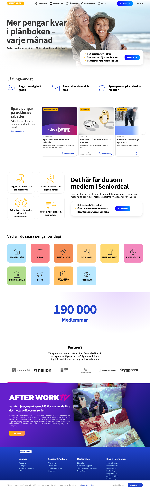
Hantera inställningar (117, 485)
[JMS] (64, 370)
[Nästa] (143, 132)
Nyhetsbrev (81, 471)
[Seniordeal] (15, 3)
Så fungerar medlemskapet (87, 468)
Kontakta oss (111, 468)
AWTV (21, 471)
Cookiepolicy (111, 479)
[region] (90, 132)
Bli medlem (125, 3)
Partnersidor (52, 465)
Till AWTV (17, 433)
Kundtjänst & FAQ (112, 465)
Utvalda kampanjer (55, 468)
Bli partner (52, 471)
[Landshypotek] (86, 370)
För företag (110, 471)
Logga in (140, 3)
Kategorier (23, 463)
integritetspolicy (87, 485)
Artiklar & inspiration (26, 468)
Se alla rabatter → (18, 131)
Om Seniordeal (111, 463)
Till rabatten (69, 153)
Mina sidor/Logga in (84, 465)
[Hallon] (42, 370)
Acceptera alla (135, 485)
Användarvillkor (112, 476)
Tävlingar (22, 465)
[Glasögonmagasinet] (21, 370)
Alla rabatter (52, 463)
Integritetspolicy (112, 473)
